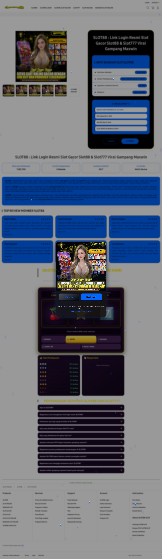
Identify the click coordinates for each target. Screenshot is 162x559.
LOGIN (69, 297)
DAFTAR (91, 297)
